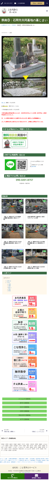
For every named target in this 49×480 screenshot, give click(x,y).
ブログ (8, 282)
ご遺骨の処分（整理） (23, 458)
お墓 (10, 32)
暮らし (10, 287)
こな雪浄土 (21, 460)
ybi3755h (33, 166)
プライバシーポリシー (27, 462)
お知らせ (9, 281)
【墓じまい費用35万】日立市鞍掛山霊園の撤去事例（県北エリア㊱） (12, 218)
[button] (47, 3)
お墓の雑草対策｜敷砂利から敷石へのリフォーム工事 (36, 217)
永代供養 (32, 458)
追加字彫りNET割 (40, 458)
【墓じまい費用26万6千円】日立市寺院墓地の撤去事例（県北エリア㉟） (13, 243)
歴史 (9, 289)
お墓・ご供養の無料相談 (11, 458)
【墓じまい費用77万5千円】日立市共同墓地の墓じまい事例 (13, 267)
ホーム (1, 458)
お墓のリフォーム (12, 460)
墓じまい (4, 102)
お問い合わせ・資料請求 (9, 462)
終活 (9, 290)
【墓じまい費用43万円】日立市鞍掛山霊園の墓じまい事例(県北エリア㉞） (36, 243)
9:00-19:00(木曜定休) (12, 477)
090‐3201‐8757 (24, 179)
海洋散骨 (33, 460)
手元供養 (38, 460)
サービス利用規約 (38, 462)
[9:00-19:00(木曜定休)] (12, 475)
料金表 (43, 460)
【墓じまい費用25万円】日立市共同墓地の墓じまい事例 (36, 267)
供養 (9, 285)
